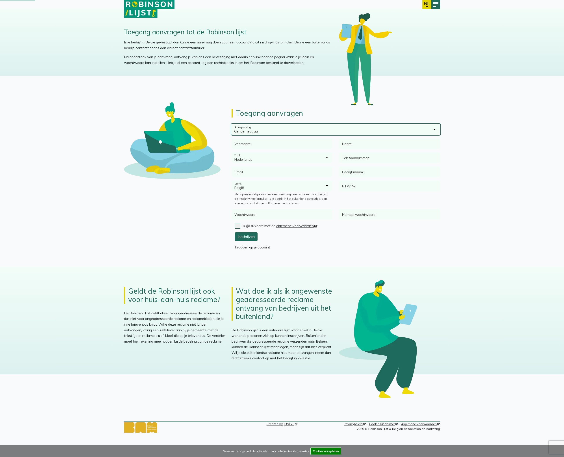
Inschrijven (246, 236)
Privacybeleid (355, 424)
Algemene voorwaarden (420, 424)
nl (427, 3)
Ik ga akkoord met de (278, 226)
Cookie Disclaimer (383, 424)
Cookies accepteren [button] (326, 451)
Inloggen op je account (252, 247)
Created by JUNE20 (282, 424)
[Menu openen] (435, 4)
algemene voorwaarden (295, 226)
